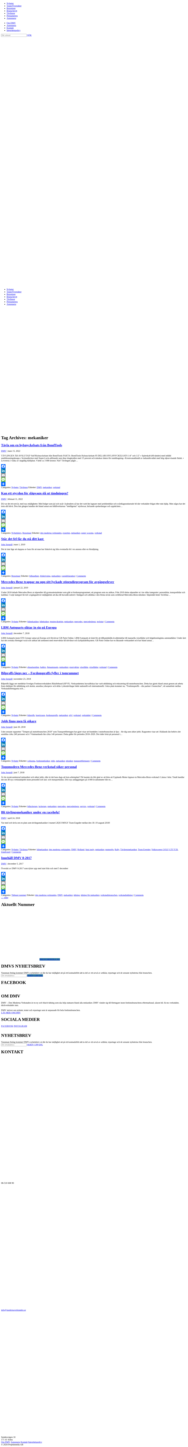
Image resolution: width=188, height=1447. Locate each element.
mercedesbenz (90, 621)
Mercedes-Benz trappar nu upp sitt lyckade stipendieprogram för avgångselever (57, 582)
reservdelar (74, 667)
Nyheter (10, 3)
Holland (80, 849)
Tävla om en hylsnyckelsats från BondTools (31, 445)
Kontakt (10, 28)
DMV (3, 451)
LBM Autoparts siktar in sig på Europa (29, 627)
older (4, 897)
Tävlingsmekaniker (128, 849)
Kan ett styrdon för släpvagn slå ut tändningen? (34, 493)
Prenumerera (12, 16)
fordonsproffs (52, 715)
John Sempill (6, 544)
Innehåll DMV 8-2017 (16, 858)
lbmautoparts (52, 667)
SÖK (29, 35)
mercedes (78, 621)
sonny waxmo (87, 533)
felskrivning (45, 576)
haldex (43, 667)
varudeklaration (68, 576)
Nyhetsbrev (16, 533)
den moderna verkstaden (51, 533)
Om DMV (11, 23)
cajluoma (31, 761)
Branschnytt (12, 11)
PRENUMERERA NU (49, 959)
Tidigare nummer (18, 895)
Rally (117, 849)
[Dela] (94, 484)
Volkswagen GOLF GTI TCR (164, 849)
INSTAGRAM (20, 1026)
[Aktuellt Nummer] (20, 959)
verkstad (56, 487)
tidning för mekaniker (90, 895)
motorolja (109, 849)
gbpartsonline (33, 667)
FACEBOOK (7, 1026)
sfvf (70, 715)
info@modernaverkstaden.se (13, 1310)
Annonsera (11, 18)
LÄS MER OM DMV (11, 1013)
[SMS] (94, 479)
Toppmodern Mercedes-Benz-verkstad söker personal (39, 767)
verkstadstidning (125, 895)
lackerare (42, 806)
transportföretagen (82, 761)
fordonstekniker (43, 761)
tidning (77, 895)
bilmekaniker (33, 621)
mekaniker (47, 487)
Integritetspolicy (14, 30)
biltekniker (44, 621)
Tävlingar (11, 13)
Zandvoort (5, 852)
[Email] (94, 475)
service (83, 806)
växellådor (93, 667)
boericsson (40, 715)
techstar (100, 621)
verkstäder (86, 715)
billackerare (32, 806)
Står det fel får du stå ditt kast (22, 539)
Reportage (11, 8)
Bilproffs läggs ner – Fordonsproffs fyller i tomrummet (40, 673)
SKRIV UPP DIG (35, 975)
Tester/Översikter (14, 6)
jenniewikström (56, 621)
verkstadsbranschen (108, 895)
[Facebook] (94, 466)
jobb (53, 761)
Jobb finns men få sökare (18, 721)
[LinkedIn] (94, 471)
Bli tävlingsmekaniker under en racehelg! (30, 812)
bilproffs (31, 715)
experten (66, 533)
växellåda (84, 667)
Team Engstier (144, 849)
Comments (81, 576)
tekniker (69, 761)
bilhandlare (34, 576)
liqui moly (89, 849)
